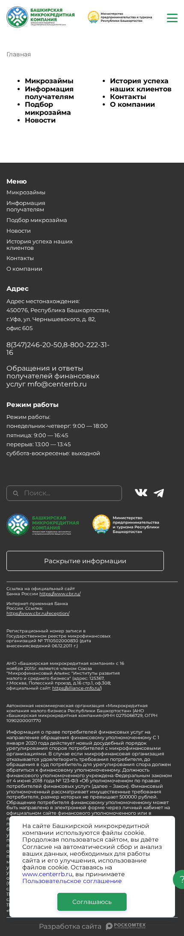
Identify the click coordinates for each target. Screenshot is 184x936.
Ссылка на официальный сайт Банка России (43, 591)
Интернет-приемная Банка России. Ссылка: (37, 608)
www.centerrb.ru (47, 874)
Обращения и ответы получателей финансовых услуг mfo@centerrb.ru (52, 376)
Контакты (128, 97)
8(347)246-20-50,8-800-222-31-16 (58, 349)
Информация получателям (49, 93)
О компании (132, 104)
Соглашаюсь (92, 902)
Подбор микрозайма (48, 108)
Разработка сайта (70, 926)
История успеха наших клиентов (141, 85)
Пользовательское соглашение (72, 881)
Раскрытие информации (85, 561)
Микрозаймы (49, 81)
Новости (40, 120)
